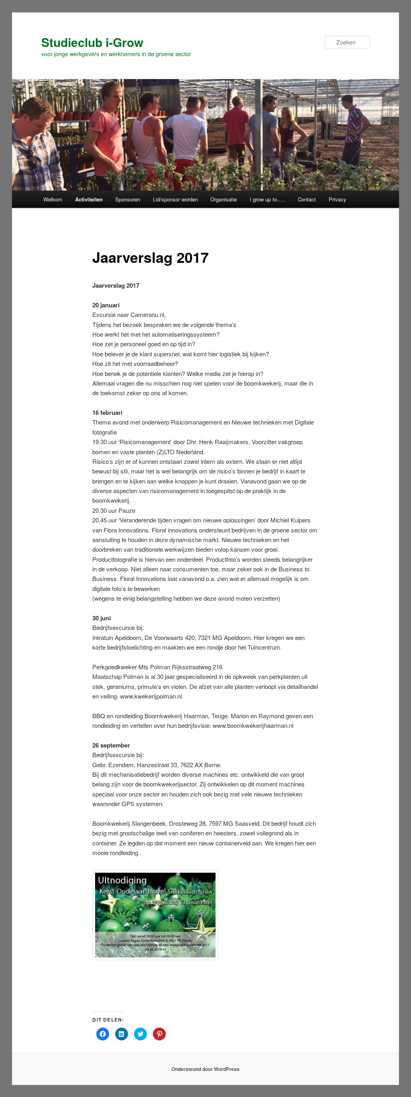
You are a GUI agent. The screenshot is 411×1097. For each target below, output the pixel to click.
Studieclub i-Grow (92, 42)
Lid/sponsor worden (175, 199)
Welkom (52, 199)
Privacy (337, 199)
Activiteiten (89, 199)
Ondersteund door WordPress (205, 1069)
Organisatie (223, 199)
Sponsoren (127, 199)
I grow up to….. (267, 199)
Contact (307, 199)
